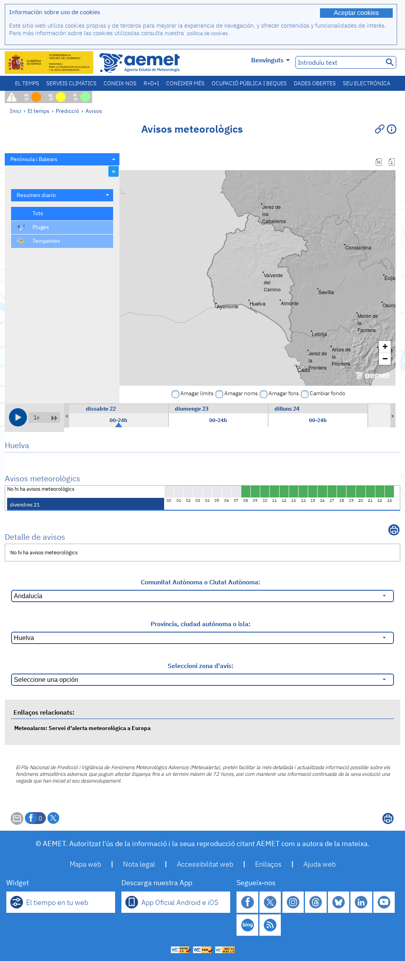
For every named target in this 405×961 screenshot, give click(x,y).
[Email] (17, 822)
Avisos (93, 110)
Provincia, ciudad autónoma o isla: (200, 624)
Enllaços (268, 864)
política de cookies (207, 33)
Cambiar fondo (327, 393)
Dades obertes (315, 83)
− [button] (385, 359)
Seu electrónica (366, 83)
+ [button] (385, 346)
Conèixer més (185, 83)
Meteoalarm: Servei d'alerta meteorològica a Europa (82, 728)
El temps (27, 83)
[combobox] (62, 159)
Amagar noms (241, 393)
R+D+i (151, 83)
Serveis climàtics (71, 83)
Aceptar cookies (356, 12)
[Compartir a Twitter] (53, 818)
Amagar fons (284, 393)
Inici (15, 110)
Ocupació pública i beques (249, 83)
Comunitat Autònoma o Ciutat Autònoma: (200, 582)
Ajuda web (319, 864)
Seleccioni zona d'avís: (200, 666)
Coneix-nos (120, 83)
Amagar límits (197, 393)
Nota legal (139, 864)
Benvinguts (267, 60)
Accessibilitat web (205, 864)
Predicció (67, 110)
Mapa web (85, 864)
